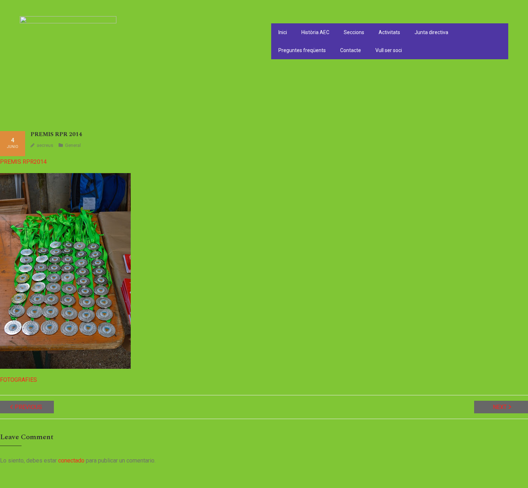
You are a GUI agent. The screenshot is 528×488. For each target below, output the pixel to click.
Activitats (389, 32)
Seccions (354, 32)
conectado (71, 460)
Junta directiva (431, 32)
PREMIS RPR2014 (23, 161)
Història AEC (315, 32)
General (73, 145)
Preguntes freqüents (302, 50)
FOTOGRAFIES (18, 379)
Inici (282, 32)
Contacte (350, 50)
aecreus (45, 145)
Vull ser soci (388, 50)
